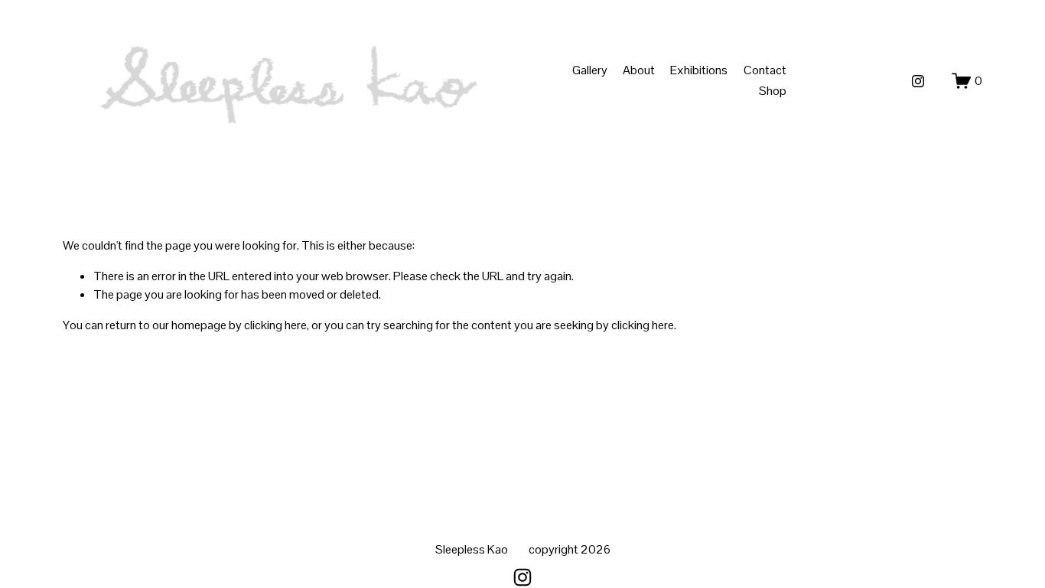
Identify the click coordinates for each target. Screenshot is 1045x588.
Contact (765, 70)
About (639, 70)
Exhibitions (699, 70)
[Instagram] (918, 81)
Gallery (589, 70)
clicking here (275, 325)
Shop (772, 91)
